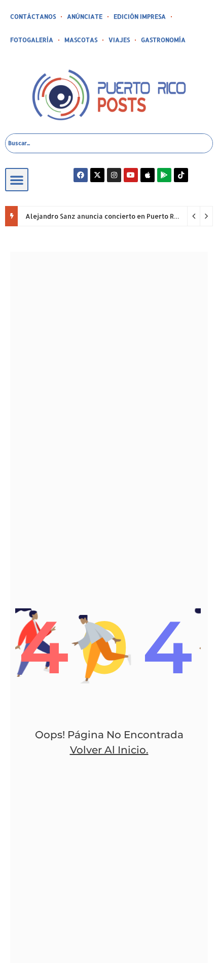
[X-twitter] (97, 175)
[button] (16, 179)
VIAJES (119, 40)
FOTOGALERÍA (31, 40)
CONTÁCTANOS (33, 16)
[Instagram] (114, 175)
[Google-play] (164, 175)
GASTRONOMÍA (163, 40)
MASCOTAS (80, 40)
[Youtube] (131, 175)
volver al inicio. (109, 750)
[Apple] (147, 175)
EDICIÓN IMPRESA (140, 16)
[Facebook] (81, 175)
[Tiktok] (181, 175)
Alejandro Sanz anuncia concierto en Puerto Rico (104, 216)
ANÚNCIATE (84, 16)
